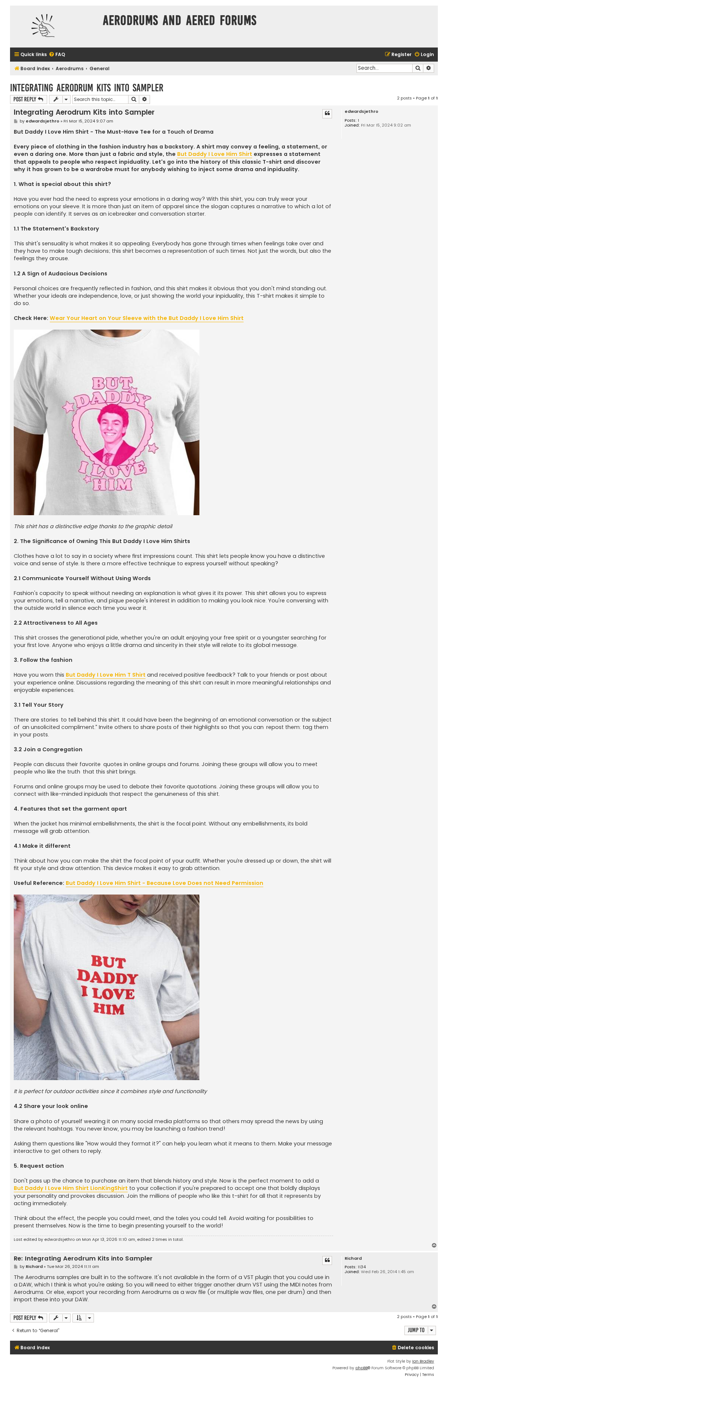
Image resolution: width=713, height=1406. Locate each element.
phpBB (361, 1368)
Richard (353, 1258)
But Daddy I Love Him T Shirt (106, 675)
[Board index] (54, 26)
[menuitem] (57, 55)
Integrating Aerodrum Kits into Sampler (86, 88)
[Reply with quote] (327, 113)
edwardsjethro (361, 111)
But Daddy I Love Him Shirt (214, 154)
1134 (362, 1267)
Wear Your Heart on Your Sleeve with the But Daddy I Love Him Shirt (147, 318)
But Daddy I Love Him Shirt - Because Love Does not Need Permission (164, 883)
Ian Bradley (423, 1361)
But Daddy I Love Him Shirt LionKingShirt (71, 1188)
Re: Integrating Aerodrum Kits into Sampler (83, 1259)
